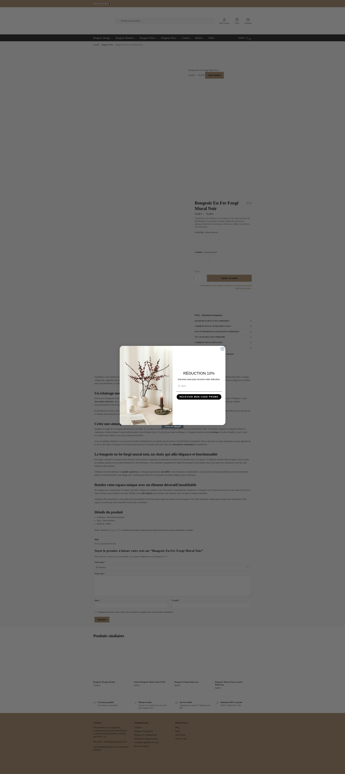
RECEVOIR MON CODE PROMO (198, 397)
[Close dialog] (222, 348)
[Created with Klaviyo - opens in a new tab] (172, 426)
